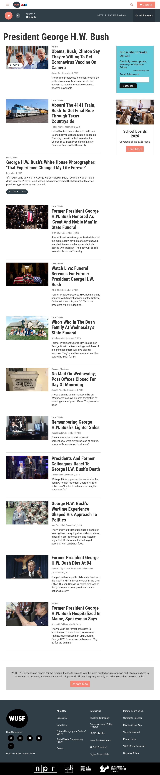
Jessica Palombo (59, 390)
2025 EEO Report (98, 747)
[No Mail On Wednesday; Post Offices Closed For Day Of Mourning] (27, 379)
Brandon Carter (58, 338)
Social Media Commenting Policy (70, 740)
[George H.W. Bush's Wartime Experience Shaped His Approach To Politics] (27, 512)
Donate (147, 4)
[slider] (22, 15)
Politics (55, 46)
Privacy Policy (130, 739)
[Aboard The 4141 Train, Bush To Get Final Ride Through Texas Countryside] (27, 111)
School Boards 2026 (135, 133)
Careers (61, 748)
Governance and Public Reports (101, 725)
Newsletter (62, 725)
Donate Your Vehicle (133, 711)
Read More (135, 149)
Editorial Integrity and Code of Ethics (71, 732)
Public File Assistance (100, 740)
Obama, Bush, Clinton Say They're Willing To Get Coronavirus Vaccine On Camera (76, 59)
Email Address (129, 74)
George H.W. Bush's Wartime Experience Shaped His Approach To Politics (74, 511)
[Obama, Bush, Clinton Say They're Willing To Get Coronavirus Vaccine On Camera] (27, 57)
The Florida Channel (100, 718)
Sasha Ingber (57, 474)
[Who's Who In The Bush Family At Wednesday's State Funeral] (27, 328)
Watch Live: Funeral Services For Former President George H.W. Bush (73, 276)
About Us (61, 711)
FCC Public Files (97, 733)
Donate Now (80, 684)
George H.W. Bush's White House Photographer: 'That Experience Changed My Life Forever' (50, 164)
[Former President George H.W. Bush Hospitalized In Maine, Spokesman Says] (27, 614)
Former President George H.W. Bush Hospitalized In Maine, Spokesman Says (76, 613)
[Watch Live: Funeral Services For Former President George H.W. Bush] (27, 274)
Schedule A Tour (131, 753)
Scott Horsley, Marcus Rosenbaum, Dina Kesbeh (72, 568)
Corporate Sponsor (132, 718)
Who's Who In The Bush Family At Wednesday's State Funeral (73, 327)
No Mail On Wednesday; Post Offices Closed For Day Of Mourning (74, 379)
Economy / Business (60, 369)
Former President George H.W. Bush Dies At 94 (75, 560)
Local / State (57, 100)
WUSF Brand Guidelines (134, 746)
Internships (95, 711)
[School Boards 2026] (135, 112)
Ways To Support (131, 732)
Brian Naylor (57, 233)
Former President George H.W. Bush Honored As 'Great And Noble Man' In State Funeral (75, 219)
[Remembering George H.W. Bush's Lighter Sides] (27, 428)
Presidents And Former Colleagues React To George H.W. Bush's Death (76, 464)
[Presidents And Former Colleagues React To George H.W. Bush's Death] (27, 467)
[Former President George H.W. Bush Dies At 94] (27, 566)
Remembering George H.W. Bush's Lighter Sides (76, 424)
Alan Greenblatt (58, 525)
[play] (8, 15)
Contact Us (62, 718)
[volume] (18, 15)
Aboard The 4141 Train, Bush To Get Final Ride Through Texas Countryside (73, 113)
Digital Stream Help (99, 754)
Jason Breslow (58, 433)
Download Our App (132, 725)
